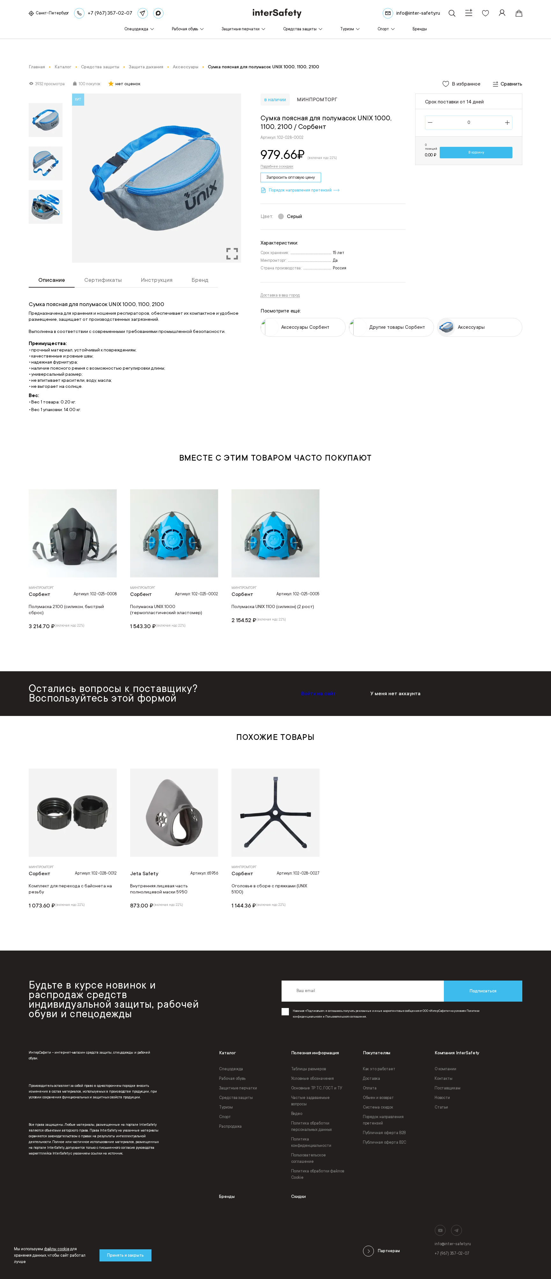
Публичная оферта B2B (384, 1133)
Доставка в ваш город (280, 295)
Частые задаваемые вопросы (310, 1100)
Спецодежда (231, 1069)
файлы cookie (57, 1249)
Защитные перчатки (238, 1088)
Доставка (371, 1078)
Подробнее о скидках (277, 167)
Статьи (441, 1107)
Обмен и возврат (378, 1097)
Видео (296, 1113)
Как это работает (379, 1069)
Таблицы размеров (308, 1069)
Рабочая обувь (232, 1078)
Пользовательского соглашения (345, 1016)
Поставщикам (447, 1088)
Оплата (370, 1088)
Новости (442, 1097)
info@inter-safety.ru (453, 1244)
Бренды (227, 1196)
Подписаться (483, 991)
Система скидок (378, 1107)
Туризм (225, 1107)
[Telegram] (142, 13)
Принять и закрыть (125, 1255)
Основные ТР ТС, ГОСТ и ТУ (316, 1088)
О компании (445, 1069)
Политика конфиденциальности (311, 1142)
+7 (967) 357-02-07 (452, 1253)
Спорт (225, 1117)
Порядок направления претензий (383, 1120)
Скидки (298, 1196)
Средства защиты (236, 1097)
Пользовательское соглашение (308, 1158)
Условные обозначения (312, 1078)
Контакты (443, 1078)
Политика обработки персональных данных (311, 1126)
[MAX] (158, 13)
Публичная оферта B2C (385, 1142)
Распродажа (230, 1126)
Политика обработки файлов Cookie (317, 1174)
